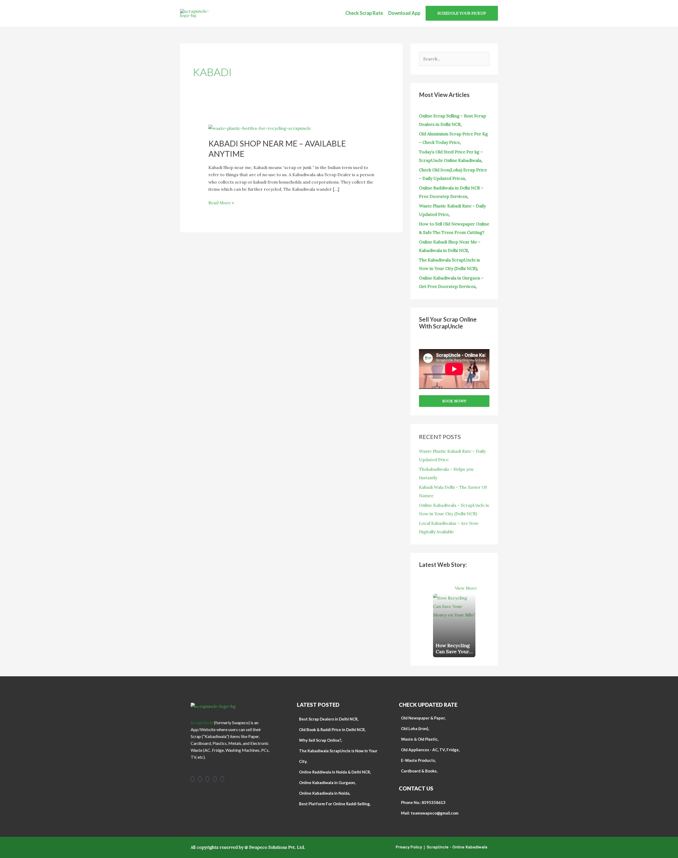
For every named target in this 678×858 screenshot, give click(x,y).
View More (466, 588)
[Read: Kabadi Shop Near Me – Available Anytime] (259, 127)
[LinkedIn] (215, 779)
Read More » (221, 202)
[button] (462, 13)
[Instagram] (200, 779)
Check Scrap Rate (364, 13)
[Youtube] (207, 779)
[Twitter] (222, 779)
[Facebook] (192, 779)
